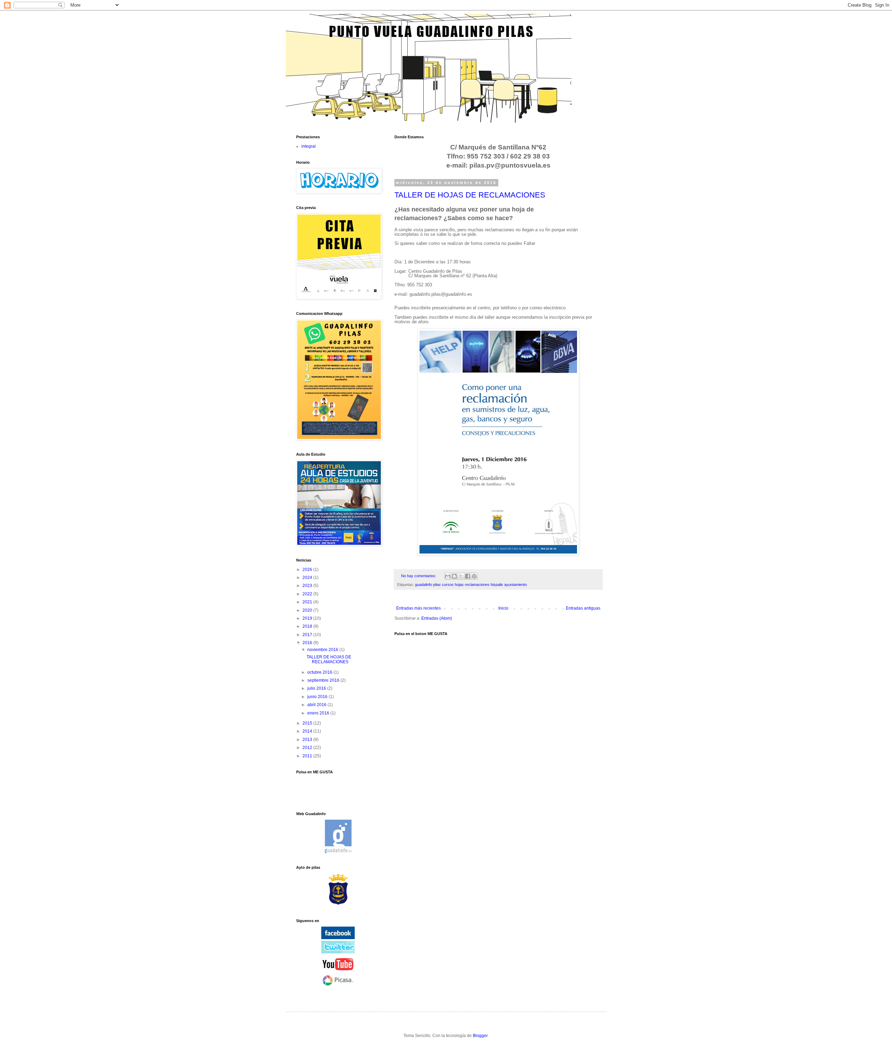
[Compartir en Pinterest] (474, 576)
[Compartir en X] (460, 576)
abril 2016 (317, 704)
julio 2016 (317, 688)
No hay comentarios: (419, 576)
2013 (307, 739)
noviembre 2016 (323, 649)
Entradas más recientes (418, 608)
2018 (307, 626)
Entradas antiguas (583, 608)
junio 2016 (318, 696)
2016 (307, 642)
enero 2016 (318, 713)
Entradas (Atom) (436, 618)
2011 (307, 755)
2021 (307, 602)
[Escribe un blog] (454, 576)
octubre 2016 (320, 672)
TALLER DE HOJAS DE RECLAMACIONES (469, 195)
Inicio (503, 608)
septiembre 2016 (323, 680)
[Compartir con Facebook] (467, 576)
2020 (307, 610)
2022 (307, 593)
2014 (307, 731)
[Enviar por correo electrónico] (447, 576)
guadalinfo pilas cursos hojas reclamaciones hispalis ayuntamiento (471, 584)
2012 (307, 747)
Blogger (480, 1035)
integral (308, 146)
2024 (307, 577)
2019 (307, 618)
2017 (307, 634)
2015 (307, 723)
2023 (307, 585)
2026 (307, 569)
